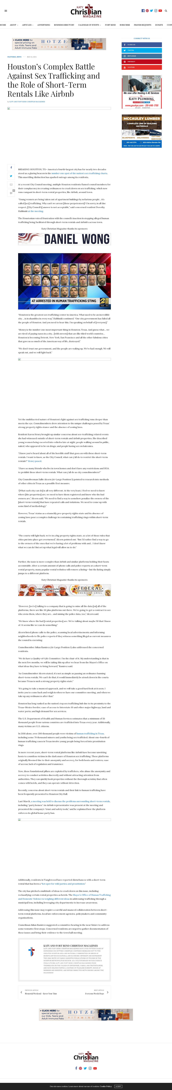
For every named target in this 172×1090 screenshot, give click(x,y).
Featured (11, 57)
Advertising (43, 25)
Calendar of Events (88, 25)
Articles (26, 25)
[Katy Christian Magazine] (86, 11)
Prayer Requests (142, 25)
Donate (159, 25)
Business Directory (64, 25)
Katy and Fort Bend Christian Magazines (27, 102)
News (19, 57)
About (13, 25)
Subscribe (125, 25)
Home (3, 25)
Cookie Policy (106, 1086)
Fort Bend (110, 25)
